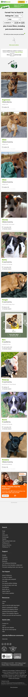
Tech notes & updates (8, 593)
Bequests (4, 561)
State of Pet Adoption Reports (10, 613)
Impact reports (6, 591)
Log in (4, 625)
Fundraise (4, 557)
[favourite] (25, 74)
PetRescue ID (6, 543)
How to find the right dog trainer (11, 605)
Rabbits (4, 539)
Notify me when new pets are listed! (15, 34)
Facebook (5, 644)
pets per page (18, 54)
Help (3, 631)
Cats (3, 533)
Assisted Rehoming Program (9, 611)
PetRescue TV (6, 547)
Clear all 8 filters (19, 52)
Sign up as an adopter (8, 627)
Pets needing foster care (8, 541)
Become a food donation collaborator (12, 565)
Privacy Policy (5, 664)
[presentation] (14, 485)
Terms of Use (21, 663)
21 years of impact (7, 577)
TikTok (10, 644)
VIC (16, 22)
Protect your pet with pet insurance (11, 615)
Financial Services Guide (16, 664)
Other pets (5, 535)
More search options (14, 44)
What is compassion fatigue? (10, 607)
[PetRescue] (5, 2)
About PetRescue (7, 575)
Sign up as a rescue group (9, 629)
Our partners (5, 587)
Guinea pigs (5, 537)
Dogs (3, 531)
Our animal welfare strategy (9, 583)
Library (4, 601)
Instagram (8, 644)
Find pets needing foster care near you (12, 567)
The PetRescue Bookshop (9, 563)
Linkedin (3, 644)
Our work (4, 581)
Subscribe (4, 639)
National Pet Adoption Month (10, 609)
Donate (21, 2)
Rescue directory (6, 545)
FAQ (3, 603)
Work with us (5, 589)
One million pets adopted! (9, 579)
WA (22, 22)
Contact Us (5, 623)
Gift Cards (5, 559)
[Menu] (26, 2)
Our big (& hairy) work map (9, 585)
